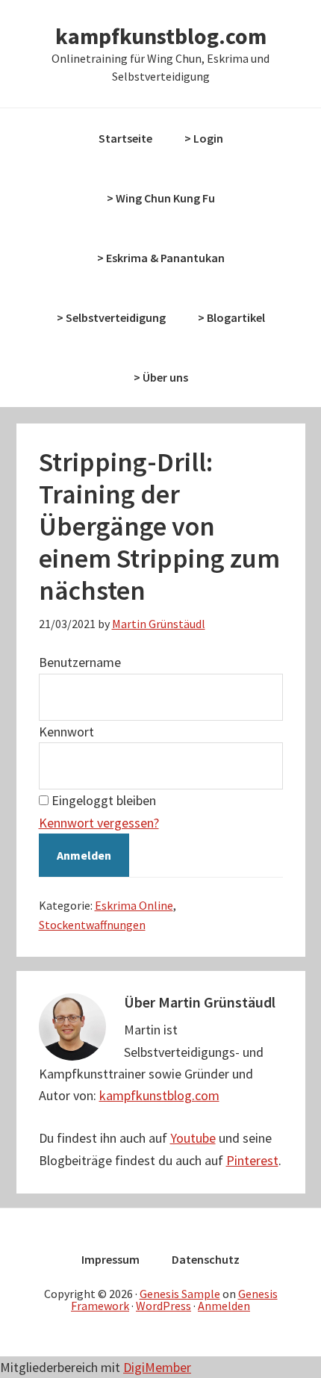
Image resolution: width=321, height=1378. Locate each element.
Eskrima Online (134, 905)
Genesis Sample (180, 1293)
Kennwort (66, 731)
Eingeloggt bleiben (104, 800)
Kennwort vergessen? (99, 822)
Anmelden (224, 1305)
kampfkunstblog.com (161, 36)
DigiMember (157, 1367)
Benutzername (80, 662)
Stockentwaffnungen (92, 924)
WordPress (163, 1305)
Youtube (193, 1137)
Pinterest (252, 1160)
